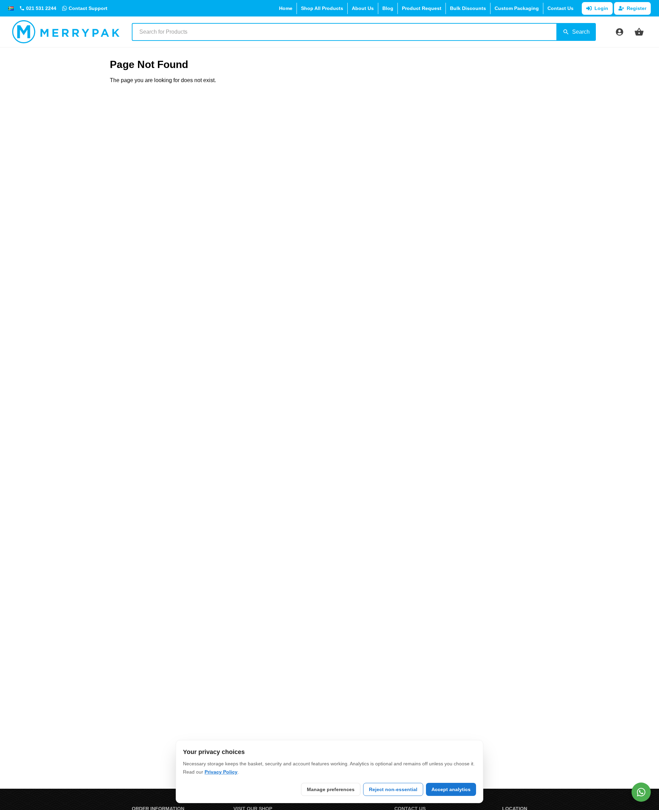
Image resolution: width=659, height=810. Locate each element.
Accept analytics (451, 789)
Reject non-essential (393, 789)
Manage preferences (331, 789)
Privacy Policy (221, 772)
